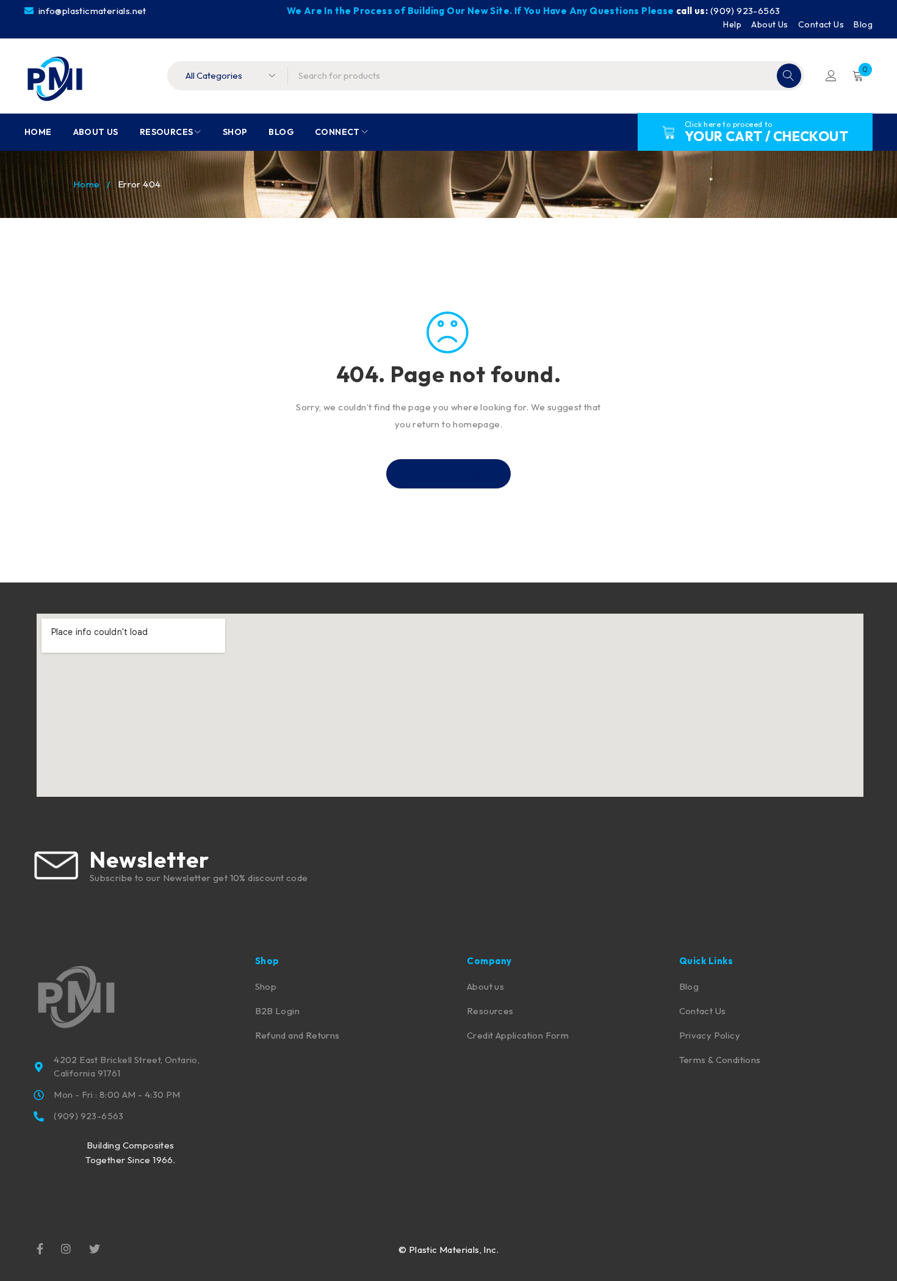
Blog (863, 24)
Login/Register (831, 75)
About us (485, 986)
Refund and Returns (297, 1035)
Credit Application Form (518, 1035)
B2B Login (277, 1011)
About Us (769, 24)
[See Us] (66, 1248)
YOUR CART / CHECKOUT (766, 136)
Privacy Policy (710, 1035)
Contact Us (821, 24)
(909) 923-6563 (745, 10)
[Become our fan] (40, 1248)
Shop (266, 986)
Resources (490, 1011)
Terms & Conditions (720, 1059)
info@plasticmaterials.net (91, 10)
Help (732, 24)
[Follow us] (94, 1248)
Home (86, 184)
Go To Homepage (449, 473)
